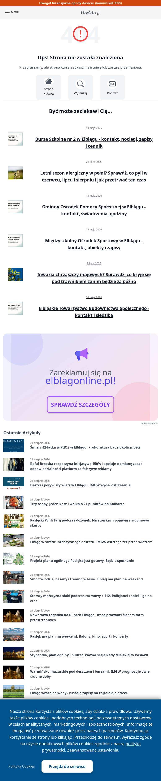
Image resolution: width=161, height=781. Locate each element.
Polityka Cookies (21, 766)
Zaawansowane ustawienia (92, 750)
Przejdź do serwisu (67, 766)
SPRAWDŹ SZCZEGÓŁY (80, 404)
